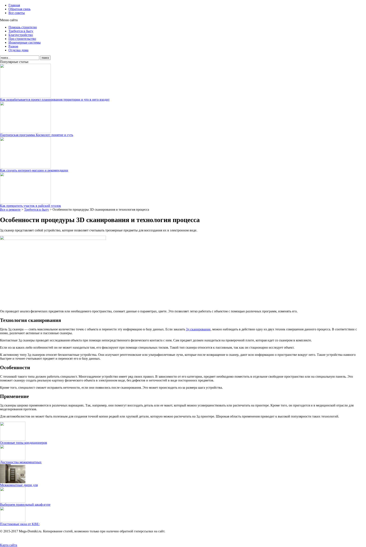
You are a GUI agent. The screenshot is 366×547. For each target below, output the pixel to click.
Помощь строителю (22, 27)
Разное (13, 46)
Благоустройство (20, 35)
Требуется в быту (20, 31)
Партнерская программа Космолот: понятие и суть (36, 135)
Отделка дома (18, 50)
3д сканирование (198, 329)
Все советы (16, 13)
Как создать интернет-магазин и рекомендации (34, 170)
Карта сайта (8, 545)
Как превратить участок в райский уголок (30, 205)
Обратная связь (19, 9)
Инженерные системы (24, 42)
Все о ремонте (10, 209)
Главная (14, 5)
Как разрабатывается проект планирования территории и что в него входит (55, 99)
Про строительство (22, 38)
